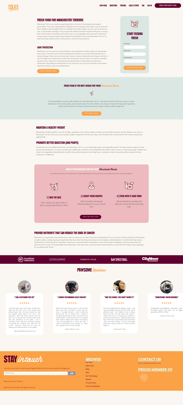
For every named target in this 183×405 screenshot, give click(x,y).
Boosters (113, 5)
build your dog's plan (167, 5)
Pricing (123, 5)
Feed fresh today (91, 113)
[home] (53, 5)
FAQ (143, 5)
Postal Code (127, 51)
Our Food (103, 5)
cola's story (134, 5)
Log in (149, 5)
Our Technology (91, 376)
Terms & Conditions (93, 386)
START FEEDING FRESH (48, 71)
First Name (127, 44)
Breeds (88, 379)
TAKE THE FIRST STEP (90, 217)
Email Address (128, 57)
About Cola (90, 366)
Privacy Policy (91, 383)
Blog (87, 369)
